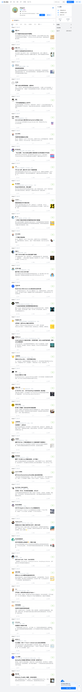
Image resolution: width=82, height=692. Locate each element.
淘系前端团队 (18, 605)
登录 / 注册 (68, 688)
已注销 (16, 82)
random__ (17, 199)
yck (16, 166)
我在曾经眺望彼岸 (19, 539)
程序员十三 (17, 639)
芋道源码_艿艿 (18, 320)
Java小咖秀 (17, 656)
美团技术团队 (18, 404)
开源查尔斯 (17, 285)
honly (16, 556)
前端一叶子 (17, 47)
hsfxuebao (17, 622)
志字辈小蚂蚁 (18, 268)
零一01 (16, 216)
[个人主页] (53, 8)
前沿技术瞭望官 (18, 504)
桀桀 (16, 371)
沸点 (14, 1)
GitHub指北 (17, 133)
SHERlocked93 (18, 521)
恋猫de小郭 (17, 387)
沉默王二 (17, 251)
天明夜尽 (17, 439)
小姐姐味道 (17, 355)
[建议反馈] (79, 686)
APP (21, 1)
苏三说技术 (17, 183)
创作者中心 (70, 1)
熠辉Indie (17, 30)
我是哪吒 (17, 302)
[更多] (79, 689)
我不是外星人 (18, 149)
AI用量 (24, 1)
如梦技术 (17, 116)
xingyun (13, 27)
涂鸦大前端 (17, 572)
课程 (17, 1)
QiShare (17, 65)
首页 (11, 1)
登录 (78, 1)
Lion (16, 589)
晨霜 (16, 99)
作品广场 (29, 1)
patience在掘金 (18, 471)
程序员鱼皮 (17, 455)
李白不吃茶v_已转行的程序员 (21, 487)
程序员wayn (18, 337)
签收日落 (17, 674)
